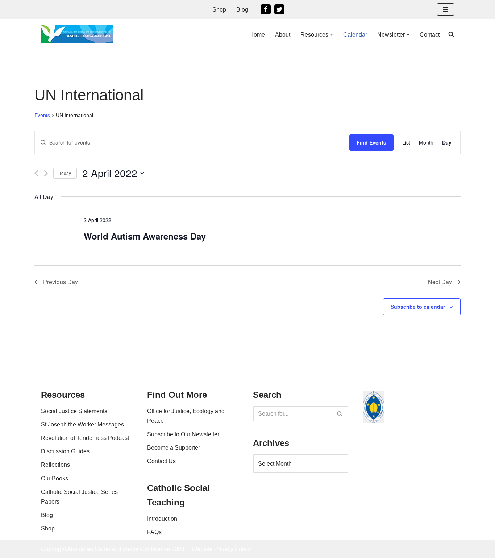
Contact (430, 35)
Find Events (371, 142)
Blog (242, 10)
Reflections (55, 465)
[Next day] (46, 173)
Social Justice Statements (74, 411)
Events (42, 115)
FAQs (154, 532)
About (282, 35)
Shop (219, 10)
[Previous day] (36, 173)
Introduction (162, 519)
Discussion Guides (65, 451)
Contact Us (161, 461)
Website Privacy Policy (221, 549)
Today (65, 173)
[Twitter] (279, 9)
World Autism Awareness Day (145, 236)
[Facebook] (266, 9)
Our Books (54, 478)
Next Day (440, 282)
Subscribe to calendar (418, 306)
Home (257, 35)
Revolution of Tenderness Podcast (85, 438)
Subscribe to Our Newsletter (183, 434)
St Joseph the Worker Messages (82, 424)
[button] (331, 34)
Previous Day (60, 282)
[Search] (340, 413)
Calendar (355, 35)
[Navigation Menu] (445, 9)
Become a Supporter (173, 448)
